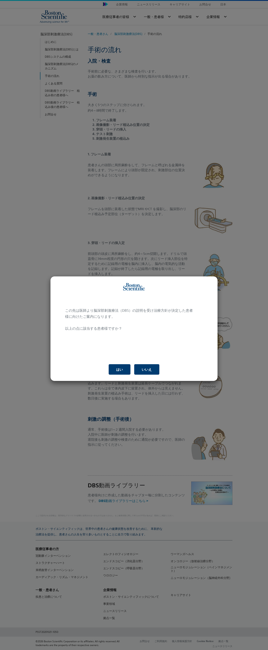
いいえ (147, 369)
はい (119, 369)
